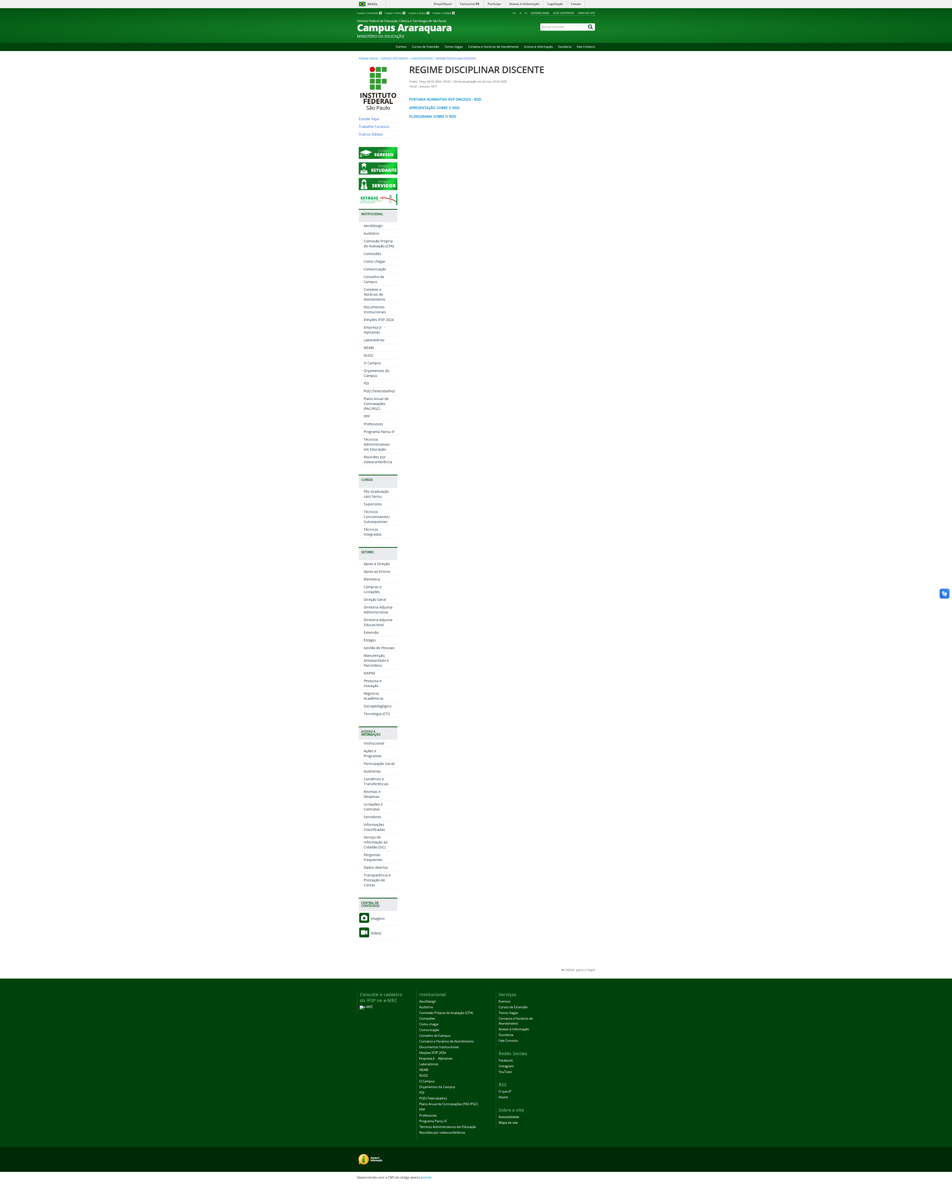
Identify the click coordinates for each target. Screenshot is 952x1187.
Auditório (371, 233)
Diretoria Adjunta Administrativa (378, 609)
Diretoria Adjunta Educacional (378, 622)
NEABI (369, 347)
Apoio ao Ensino (377, 571)
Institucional (374, 743)
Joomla (426, 1177)
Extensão (371, 632)
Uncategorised (422, 58)
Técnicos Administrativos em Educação (377, 444)
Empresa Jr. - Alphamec (374, 330)
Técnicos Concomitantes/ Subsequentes (377, 516)
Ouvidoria (564, 47)
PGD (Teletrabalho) (379, 391)
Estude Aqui (369, 118)
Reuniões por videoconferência (378, 459)
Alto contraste (563, 13)
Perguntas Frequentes (373, 857)
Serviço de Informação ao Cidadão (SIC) (375, 842)
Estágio (370, 640)
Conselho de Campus (374, 279)
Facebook (506, 1060)
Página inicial (369, 58)
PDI (366, 383)
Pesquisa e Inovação (373, 683)
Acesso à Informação (538, 47)
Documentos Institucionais (375, 309)
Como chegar (375, 261)
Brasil (372, 4)
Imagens (377, 918)
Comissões (372, 253)
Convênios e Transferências (376, 781)
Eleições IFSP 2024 (379, 319)
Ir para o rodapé (443, 13)
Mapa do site (586, 13)
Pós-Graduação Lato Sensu (376, 494)
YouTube (505, 1072)
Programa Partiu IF (379, 431)
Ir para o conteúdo (369, 13)
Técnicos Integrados (373, 532)
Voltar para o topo (579, 969)
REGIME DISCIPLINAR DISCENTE (476, 69)
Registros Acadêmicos (374, 696)
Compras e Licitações (373, 589)
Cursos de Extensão (425, 47)
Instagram (506, 1066)
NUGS (368, 355)
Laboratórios (374, 340)
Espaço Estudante (395, 58)
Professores (373, 424)
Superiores (373, 504)
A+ (514, 13)
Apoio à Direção (377, 563)
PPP (367, 416)
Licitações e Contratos (373, 806)
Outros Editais (371, 134)
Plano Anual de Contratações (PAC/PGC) (376, 403)
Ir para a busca (419, 13)
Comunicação (375, 269)
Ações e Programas (373, 753)
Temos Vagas (453, 47)
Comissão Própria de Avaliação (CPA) (379, 243)
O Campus (372, 363)
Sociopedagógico (377, 706)
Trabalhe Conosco (374, 126)
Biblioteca (372, 579)
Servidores (372, 816)
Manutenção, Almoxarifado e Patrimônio (376, 660)
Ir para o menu (395, 13)
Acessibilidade (540, 13)
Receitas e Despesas (372, 794)
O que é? (505, 1091)
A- (526, 13)
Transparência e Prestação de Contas (377, 880)
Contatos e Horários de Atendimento (493, 47)
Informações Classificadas (374, 827)
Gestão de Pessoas (379, 647)
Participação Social (379, 763)
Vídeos (376, 933)
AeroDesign (373, 225)
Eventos (401, 47)
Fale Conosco (586, 47)
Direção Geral (375, 599)
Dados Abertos (376, 867)
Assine (503, 1097)
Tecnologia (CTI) (377, 713)
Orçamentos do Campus (376, 373)
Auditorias (372, 771)
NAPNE (369, 673)
